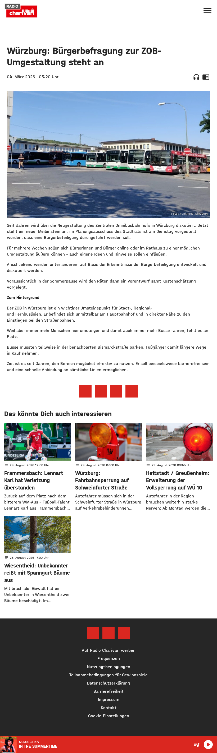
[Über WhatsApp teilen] (116, 391)
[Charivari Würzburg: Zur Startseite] (21, 10)
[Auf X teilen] (101, 391)
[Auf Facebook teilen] (85, 391)
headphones (196, 77)
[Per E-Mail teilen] (131, 391)
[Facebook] (93, 633)
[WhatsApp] (124, 633)
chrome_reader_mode (206, 77)
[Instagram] (108, 633)
